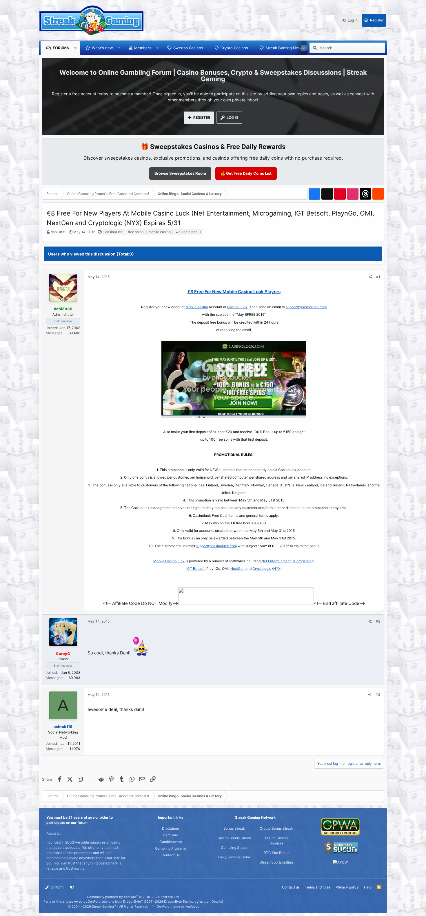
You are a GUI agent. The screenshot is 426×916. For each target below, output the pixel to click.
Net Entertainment (276, 561)
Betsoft (199, 568)
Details (217, 901)
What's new (102, 47)
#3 (378, 694)
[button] (75, 48)
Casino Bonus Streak (234, 838)
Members (142, 47)
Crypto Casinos (234, 47)
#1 (378, 277)
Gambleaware (170, 842)
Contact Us (170, 855)
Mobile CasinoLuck (169, 561)
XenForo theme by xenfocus (178, 906)
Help (368, 887)
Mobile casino (196, 307)
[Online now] (63, 301)
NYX (277, 568)
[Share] (370, 276)
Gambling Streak (234, 847)
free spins (135, 232)
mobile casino (159, 232)
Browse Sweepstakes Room (180, 173)
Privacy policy (347, 887)
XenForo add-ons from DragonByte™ (115, 901)
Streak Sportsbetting (276, 862)
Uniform (56, 887)
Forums (61, 47)
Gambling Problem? (170, 848)
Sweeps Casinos (188, 47)
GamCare (170, 835)
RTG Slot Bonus (276, 853)
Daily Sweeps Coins (234, 857)
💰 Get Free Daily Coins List (246, 173)
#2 (378, 621)
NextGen (237, 568)
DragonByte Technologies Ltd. (187, 901)
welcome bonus (188, 232)
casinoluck (114, 232)
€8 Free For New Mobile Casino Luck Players (234, 291)
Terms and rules (317, 887)
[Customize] (72, 887)
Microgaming (303, 561)
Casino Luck (237, 307)
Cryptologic (261, 568)
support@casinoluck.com (306, 307)
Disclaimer (170, 828)
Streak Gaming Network (287, 47)
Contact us (291, 887)
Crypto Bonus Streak (276, 828)
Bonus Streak (234, 828)
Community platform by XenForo (133, 897)
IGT (189, 568)
